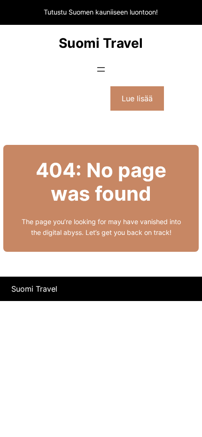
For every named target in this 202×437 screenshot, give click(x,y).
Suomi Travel (101, 43)
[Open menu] (101, 69)
